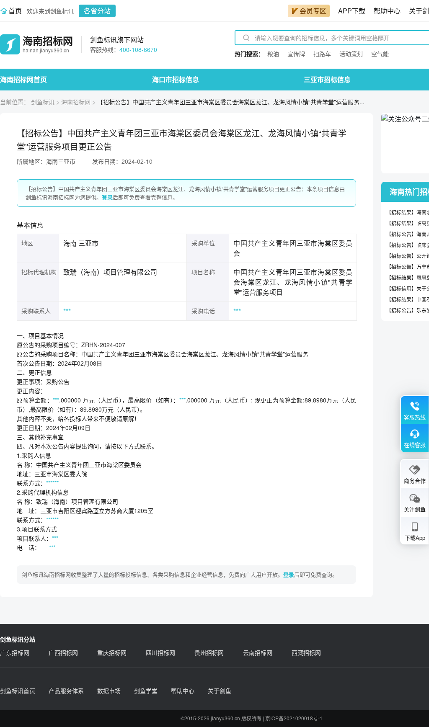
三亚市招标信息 (327, 79)
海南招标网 (75, 102)
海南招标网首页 (23, 79)
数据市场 (109, 690)
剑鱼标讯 (42, 102)
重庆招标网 (112, 652)
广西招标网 (63, 652)
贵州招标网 (209, 652)
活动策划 (351, 53)
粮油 (273, 53)
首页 (15, 10)
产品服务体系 (66, 690)
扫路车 (322, 53)
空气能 (380, 53)
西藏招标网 (306, 652)
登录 (107, 197)
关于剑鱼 (219, 690)
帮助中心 (387, 10)
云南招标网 (257, 652)
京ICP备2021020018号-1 (294, 718)
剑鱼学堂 (146, 690)
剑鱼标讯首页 (17, 690)
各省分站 (97, 10)
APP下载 (351, 10)
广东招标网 (14, 652)
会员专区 (313, 10)
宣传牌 (296, 53)
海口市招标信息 (175, 79)
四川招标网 (160, 652)
